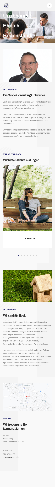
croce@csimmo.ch (11, 457)
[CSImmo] (6, 5)
